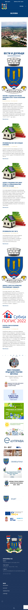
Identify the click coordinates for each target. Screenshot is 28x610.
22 (19, 355)
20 (13, 355)
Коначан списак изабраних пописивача (10, 326)
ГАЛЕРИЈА (5, 593)
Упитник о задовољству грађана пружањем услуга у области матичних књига (14, 97)
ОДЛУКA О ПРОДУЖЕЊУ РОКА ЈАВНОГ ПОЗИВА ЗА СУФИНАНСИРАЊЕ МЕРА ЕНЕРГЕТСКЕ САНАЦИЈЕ (12, 184)
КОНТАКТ (5, 588)
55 (12, 357)
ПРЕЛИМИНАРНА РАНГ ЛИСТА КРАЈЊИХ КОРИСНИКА (13, 144)
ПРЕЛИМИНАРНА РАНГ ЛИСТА (10, 231)
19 (10, 355)
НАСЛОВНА (5, 585)
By (6, 101)
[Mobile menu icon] (26, 6)
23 (22, 355)
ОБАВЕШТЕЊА (6, 590)
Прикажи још (5, 119)
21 (16, 355)
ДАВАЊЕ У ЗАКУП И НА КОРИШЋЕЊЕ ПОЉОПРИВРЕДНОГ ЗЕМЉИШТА (12, 286)
